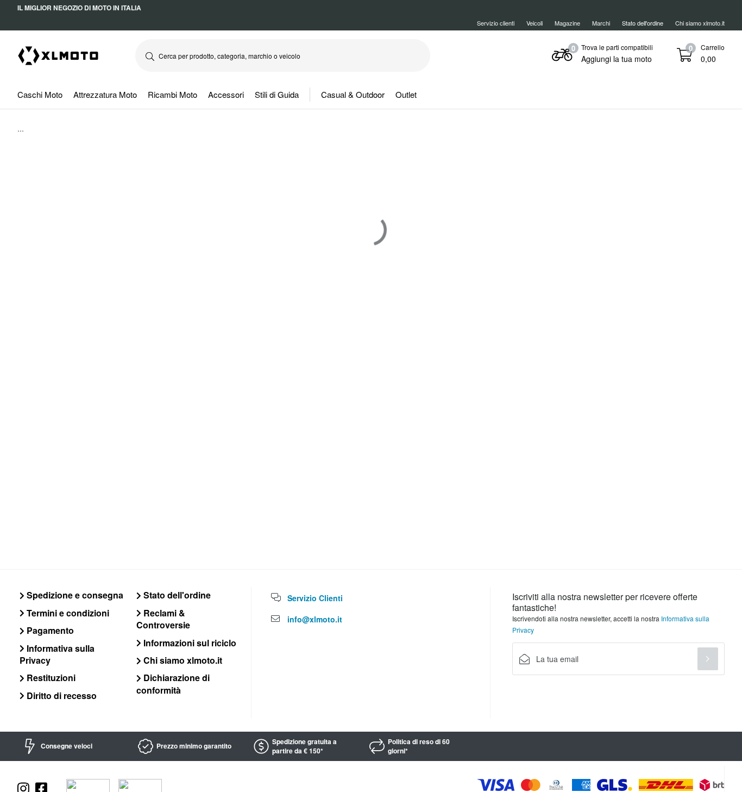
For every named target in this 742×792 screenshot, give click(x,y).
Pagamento (49, 630)
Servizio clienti (495, 23)
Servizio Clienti (315, 598)
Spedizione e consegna (73, 595)
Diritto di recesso (60, 695)
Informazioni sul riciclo (188, 643)
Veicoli (534, 23)
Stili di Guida (277, 94)
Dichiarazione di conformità (173, 683)
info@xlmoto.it (314, 619)
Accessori (226, 94)
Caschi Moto (39, 94)
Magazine (567, 23)
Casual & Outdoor (353, 94)
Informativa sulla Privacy (57, 654)
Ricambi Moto (172, 94)
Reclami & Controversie (163, 619)
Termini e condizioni (66, 613)
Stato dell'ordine (176, 595)
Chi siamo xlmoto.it (700, 23)
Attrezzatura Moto (105, 94)
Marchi (601, 23)
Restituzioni (50, 677)
